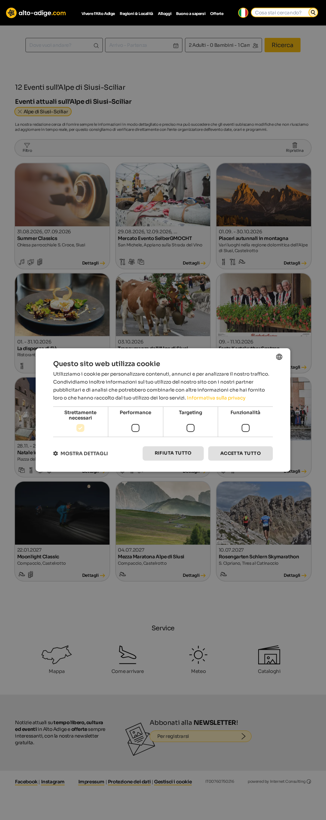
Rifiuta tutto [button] (173, 453)
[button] (80, 453)
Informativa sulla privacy (216, 398)
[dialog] (163, 410)
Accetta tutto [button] (240, 453)
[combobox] (279, 357)
